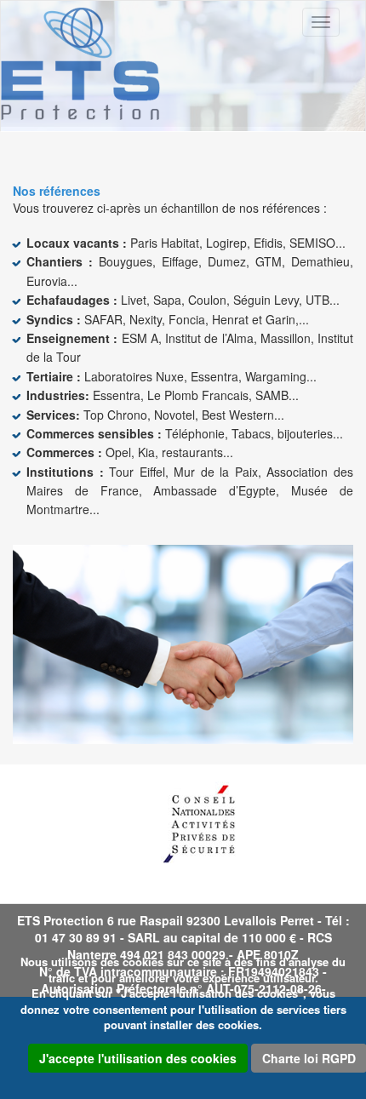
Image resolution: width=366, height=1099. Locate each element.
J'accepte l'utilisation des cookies (138, 1058)
